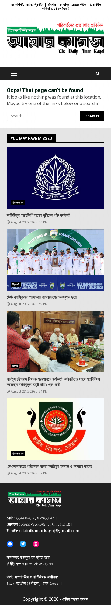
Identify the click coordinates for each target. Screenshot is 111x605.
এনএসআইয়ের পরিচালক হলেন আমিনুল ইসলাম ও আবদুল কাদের (55, 429)
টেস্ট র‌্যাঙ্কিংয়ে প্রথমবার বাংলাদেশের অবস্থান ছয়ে (55, 260)
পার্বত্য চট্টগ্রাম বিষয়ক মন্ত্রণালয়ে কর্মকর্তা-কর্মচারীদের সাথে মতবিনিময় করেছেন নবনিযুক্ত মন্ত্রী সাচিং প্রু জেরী (55, 341)
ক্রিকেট (15, 284)
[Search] (97, 73)
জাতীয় (15, 366)
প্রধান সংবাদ (17, 202)
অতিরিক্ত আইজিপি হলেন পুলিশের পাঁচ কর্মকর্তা (55, 178)
